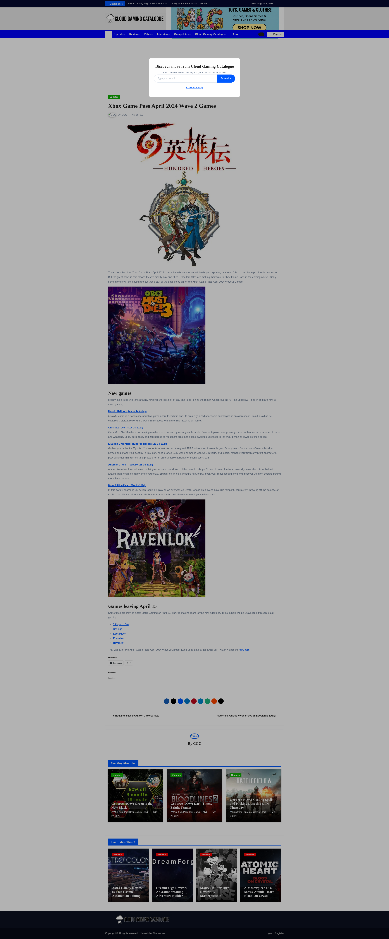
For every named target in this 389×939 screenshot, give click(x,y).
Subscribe (225, 78)
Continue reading (194, 87)
